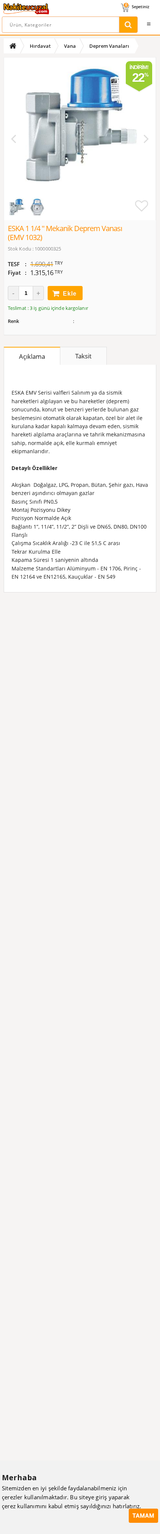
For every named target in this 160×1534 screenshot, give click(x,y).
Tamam (143, 1515)
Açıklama (32, 356)
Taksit (83, 356)
